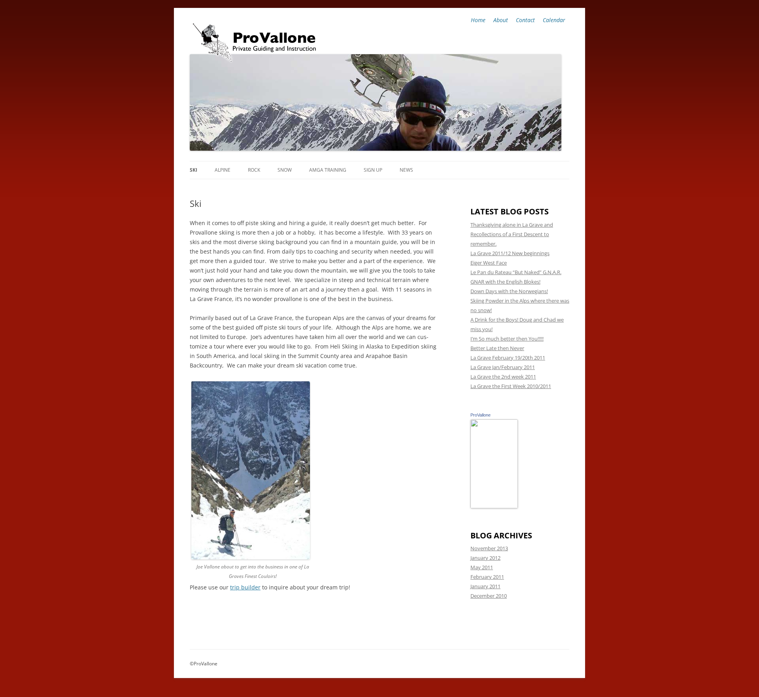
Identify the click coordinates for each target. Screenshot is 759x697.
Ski (193, 170)
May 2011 (481, 567)
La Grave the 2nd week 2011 (503, 376)
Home (478, 20)
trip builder (245, 587)
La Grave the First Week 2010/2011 (510, 386)
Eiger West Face (488, 262)
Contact (525, 20)
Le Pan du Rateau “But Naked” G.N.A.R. (515, 272)
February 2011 (487, 576)
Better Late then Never (497, 348)
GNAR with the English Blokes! (505, 281)
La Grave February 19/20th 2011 (507, 357)
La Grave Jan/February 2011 (502, 367)
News (406, 170)
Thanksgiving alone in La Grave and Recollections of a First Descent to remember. (511, 234)
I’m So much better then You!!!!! (507, 338)
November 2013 (489, 548)
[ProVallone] (494, 506)
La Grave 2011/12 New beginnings (509, 253)
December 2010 (488, 595)
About (500, 20)
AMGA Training (327, 170)
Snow (285, 170)
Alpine (222, 170)
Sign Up (373, 170)
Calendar (554, 20)
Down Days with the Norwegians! (509, 291)
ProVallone (480, 415)
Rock (254, 170)
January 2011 (485, 586)
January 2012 (485, 557)
